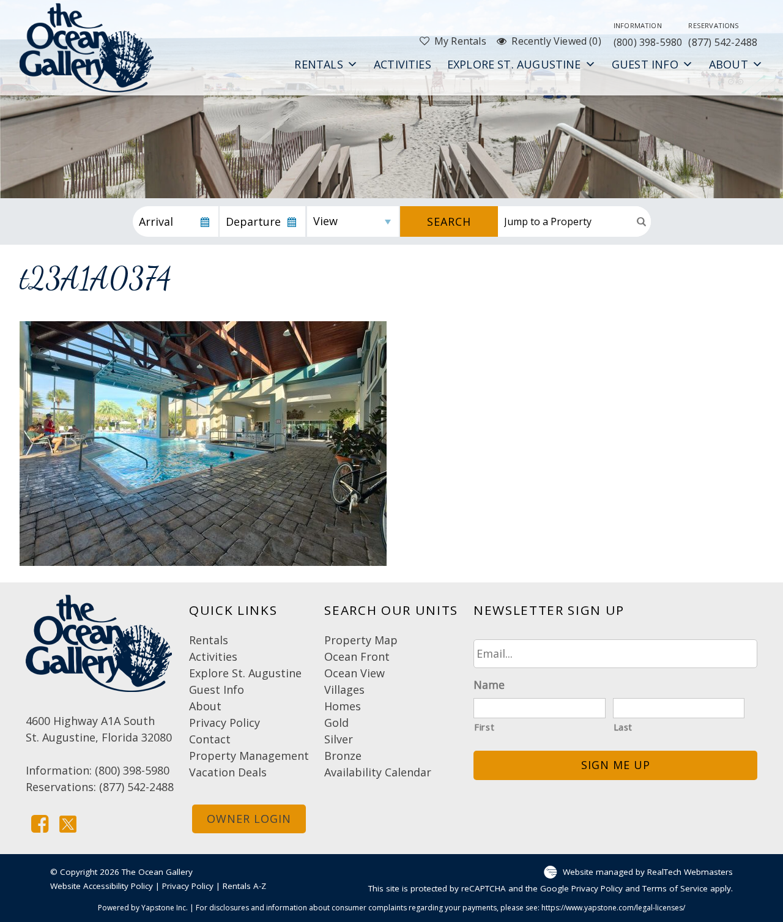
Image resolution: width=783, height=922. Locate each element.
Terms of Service (675, 888)
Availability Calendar (377, 772)
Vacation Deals (228, 772)
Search (449, 221)
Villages (344, 689)
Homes (342, 706)
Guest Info (645, 64)
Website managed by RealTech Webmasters (648, 871)
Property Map (361, 640)
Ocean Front (357, 656)
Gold (336, 722)
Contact (210, 739)
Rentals (318, 64)
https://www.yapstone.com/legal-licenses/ (613, 907)
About (728, 64)
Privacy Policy (224, 722)
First (484, 727)
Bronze (343, 755)
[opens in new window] (40, 822)
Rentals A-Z (244, 885)
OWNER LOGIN (249, 818)
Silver (338, 739)
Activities (402, 64)
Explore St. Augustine (514, 64)
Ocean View (354, 673)
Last (623, 727)
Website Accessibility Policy (101, 885)
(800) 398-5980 (648, 35)
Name (489, 685)
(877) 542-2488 (722, 35)
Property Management (249, 755)
